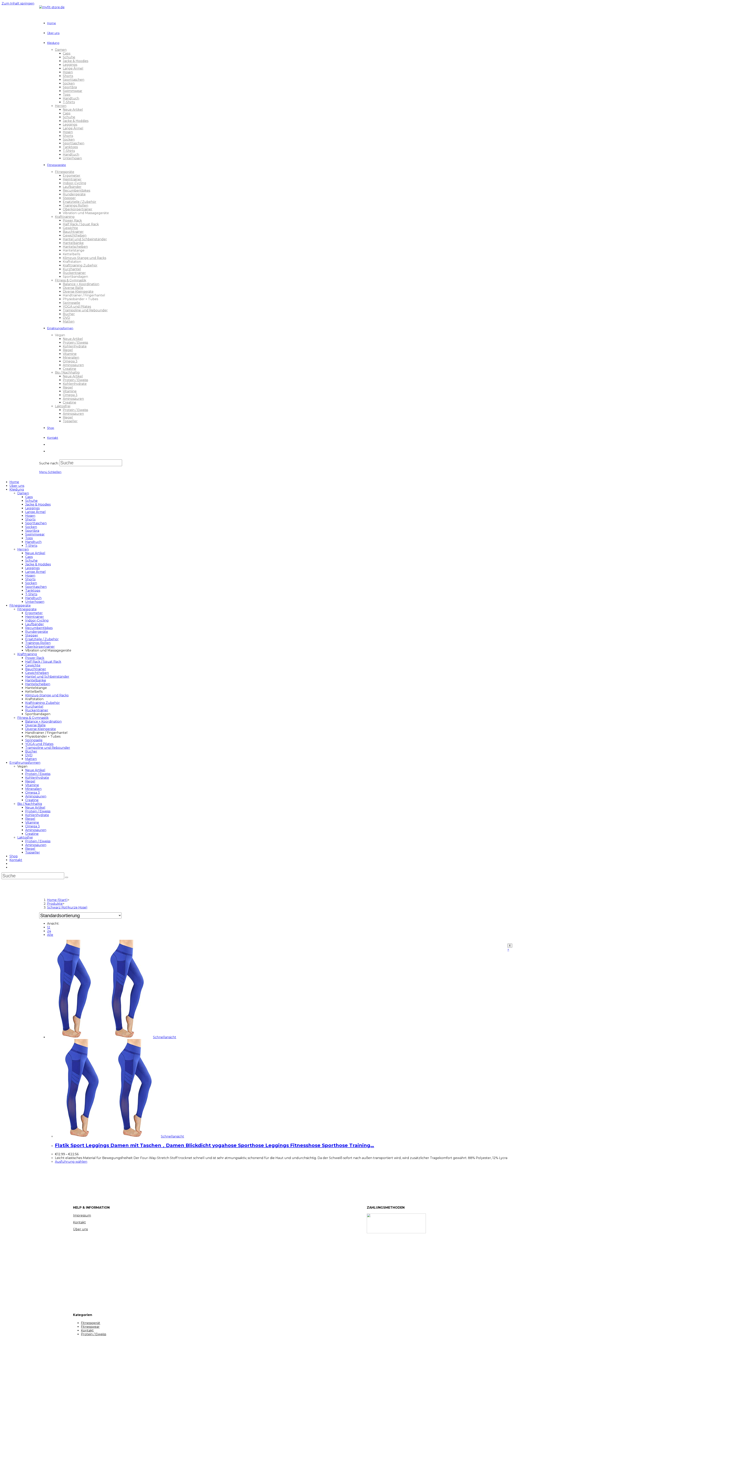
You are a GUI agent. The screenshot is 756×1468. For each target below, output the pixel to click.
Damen (23, 493)
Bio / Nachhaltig (29, 804)
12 (48, 927)
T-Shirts (31, 545)
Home (14, 482)
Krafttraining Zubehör (42, 703)
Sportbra (32, 531)
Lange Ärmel (35, 512)
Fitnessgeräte (20, 605)
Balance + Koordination (43, 721)
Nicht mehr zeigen (73, 1461)
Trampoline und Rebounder (47, 748)
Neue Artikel (35, 553)
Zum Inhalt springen (18, 3)
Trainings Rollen (38, 643)
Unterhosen (34, 602)
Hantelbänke (35, 680)
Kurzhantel (34, 706)
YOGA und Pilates (39, 744)
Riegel (30, 781)
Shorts (30, 519)
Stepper (31, 635)
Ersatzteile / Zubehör (42, 639)
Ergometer (34, 613)
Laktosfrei (25, 837)
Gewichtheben (37, 673)
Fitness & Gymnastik (33, 718)
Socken (31, 527)
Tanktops (32, 590)
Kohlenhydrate (37, 777)
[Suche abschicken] (66, 877)
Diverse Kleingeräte (40, 729)
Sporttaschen (36, 523)
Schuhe (31, 501)
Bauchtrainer (35, 669)
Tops (29, 538)
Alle (50, 935)
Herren (23, 549)
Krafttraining (27, 654)
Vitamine (32, 785)
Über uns (16, 486)
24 (49, 931)
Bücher (31, 751)
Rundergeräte (36, 632)
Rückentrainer (36, 710)
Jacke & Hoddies (38, 564)
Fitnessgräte (27, 609)
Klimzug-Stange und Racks (47, 695)
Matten (31, 759)
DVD (28, 755)
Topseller (32, 852)
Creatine (32, 800)
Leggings (32, 508)
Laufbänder (34, 624)
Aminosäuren (35, 796)
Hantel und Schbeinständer (47, 676)
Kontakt (15, 860)
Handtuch (33, 542)
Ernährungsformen (24, 763)
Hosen (30, 516)
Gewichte (32, 665)
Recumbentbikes (39, 628)
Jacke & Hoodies (38, 504)
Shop (13, 856)
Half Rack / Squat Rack (43, 661)
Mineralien (33, 789)
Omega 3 (32, 792)
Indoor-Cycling (37, 620)
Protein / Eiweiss (37, 774)
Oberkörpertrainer (40, 647)
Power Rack (34, 658)
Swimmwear (35, 534)
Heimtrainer (34, 617)
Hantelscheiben (37, 684)
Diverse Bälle (35, 725)
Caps (29, 497)
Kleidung (16, 489)
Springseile (34, 740)
